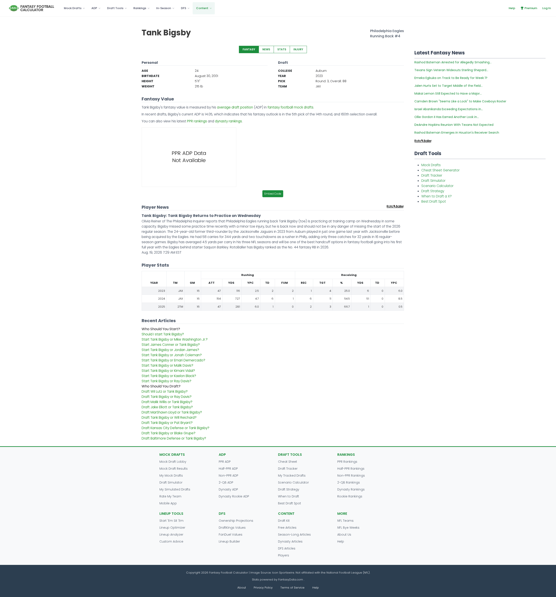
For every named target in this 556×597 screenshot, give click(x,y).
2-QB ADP (226, 482)
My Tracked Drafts (292, 475)
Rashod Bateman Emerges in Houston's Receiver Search (456, 132)
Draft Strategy (432, 191)
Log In (546, 8)
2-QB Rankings (348, 482)
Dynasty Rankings (351, 489)
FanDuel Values (230, 534)
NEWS (266, 49)
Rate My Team (170, 496)
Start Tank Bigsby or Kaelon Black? (169, 376)
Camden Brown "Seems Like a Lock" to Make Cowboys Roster (460, 101)
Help (512, 8)
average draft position (235, 107)
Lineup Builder (229, 541)
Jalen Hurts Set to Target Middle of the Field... (448, 86)
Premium (531, 8)
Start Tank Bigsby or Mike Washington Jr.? (175, 339)
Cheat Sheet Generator (440, 170)
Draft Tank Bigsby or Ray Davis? (167, 396)
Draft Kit (284, 520)
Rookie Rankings (349, 496)
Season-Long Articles (294, 534)
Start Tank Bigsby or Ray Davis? (166, 381)
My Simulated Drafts (174, 489)
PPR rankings (197, 121)
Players (283, 555)
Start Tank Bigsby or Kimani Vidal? (168, 370)
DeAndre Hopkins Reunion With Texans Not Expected (453, 125)
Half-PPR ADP (228, 468)
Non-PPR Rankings (351, 475)
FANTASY (249, 49)
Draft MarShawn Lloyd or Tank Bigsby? (172, 412)
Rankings (139, 8)
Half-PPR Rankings (350, 468)
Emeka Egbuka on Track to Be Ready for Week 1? (450, 78)
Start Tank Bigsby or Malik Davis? (167, 365)
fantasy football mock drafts (290, 107)
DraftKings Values (232, 527)
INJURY (298, 49)
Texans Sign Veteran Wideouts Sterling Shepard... (451, 70)
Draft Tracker (431, 175)
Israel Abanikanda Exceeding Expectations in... (448, 109)
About (241, 588)
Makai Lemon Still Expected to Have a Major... (448, 93)
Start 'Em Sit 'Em (171, 520)
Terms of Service (292, 588)
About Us (344, 534)
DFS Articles (286, 548)
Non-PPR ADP (228, 475)
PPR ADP (225, 461)
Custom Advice (171, 541)
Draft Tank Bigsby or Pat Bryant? (167, 422)
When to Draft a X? (436, 196)
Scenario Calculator (437, 186)
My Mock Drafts (171, 475)
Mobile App (168, 503)
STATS (281, 49)
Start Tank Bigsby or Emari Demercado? (173, 360)
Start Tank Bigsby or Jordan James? (170, 350)
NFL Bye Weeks (348, 527)
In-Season (163, 8)
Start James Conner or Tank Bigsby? (171, 344)
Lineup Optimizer (172, 527)
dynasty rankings (228, 121)
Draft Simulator (433, 180)
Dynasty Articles (290, 541)
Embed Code (272, 193)
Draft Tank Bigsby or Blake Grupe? (168, 433)
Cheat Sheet (287, 461)
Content (202, 8)
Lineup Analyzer (171, 534)
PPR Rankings (347, 461)
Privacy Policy (263, 588)
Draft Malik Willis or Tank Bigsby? (167, 402)
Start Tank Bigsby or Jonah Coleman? (172, 355)
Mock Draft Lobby (172, 461)
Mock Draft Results (173, 468)
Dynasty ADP (228, 489)
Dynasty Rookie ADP (234, 496)
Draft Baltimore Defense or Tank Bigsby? (174, 438)
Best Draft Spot (433, 201)
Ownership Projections (236, 520)
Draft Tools (115, 8)
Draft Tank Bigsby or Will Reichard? (169, 417)
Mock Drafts (72, 8)
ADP (94, 8)
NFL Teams (345, 520)
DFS (183, 8)
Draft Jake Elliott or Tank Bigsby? (167, 407)
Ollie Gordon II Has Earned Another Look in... (446, 117)
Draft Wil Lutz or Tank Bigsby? (165, 391)
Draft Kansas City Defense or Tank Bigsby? (175, 428)
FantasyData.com (291, 579)
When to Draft (288, 496)
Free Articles (287, 527)
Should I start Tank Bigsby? (163, 334)
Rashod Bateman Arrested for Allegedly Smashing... (452, 62)
